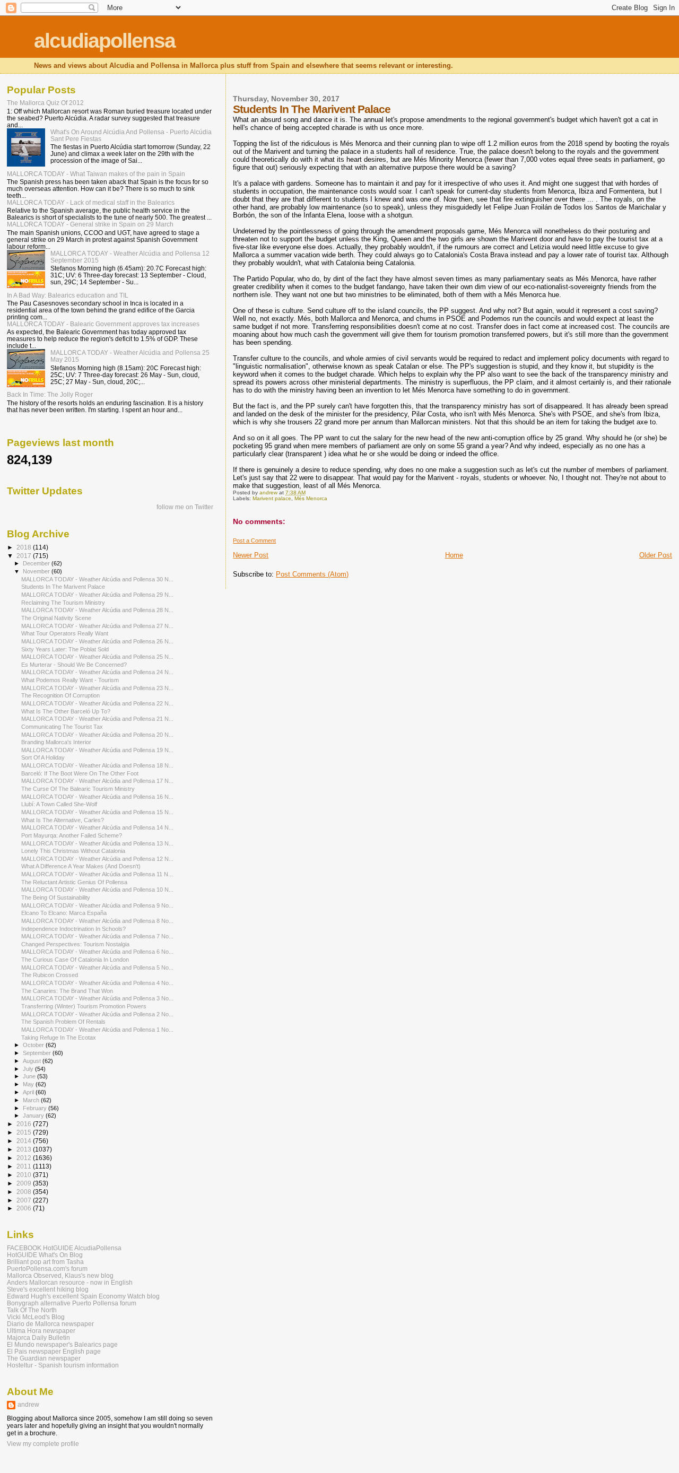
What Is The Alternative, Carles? (62, 820)
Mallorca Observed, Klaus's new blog (60, 1275)
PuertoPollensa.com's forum (47, 1268)
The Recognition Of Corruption (60, 695)
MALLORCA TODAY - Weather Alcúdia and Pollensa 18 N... (97, 765)
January (34, 1115)
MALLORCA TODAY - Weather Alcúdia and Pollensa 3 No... (97, 998)
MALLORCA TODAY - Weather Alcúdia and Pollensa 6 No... (97, 951)
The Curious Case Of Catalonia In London (75, 959)
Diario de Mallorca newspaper (50, 1323)
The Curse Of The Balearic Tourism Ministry (78, 789)
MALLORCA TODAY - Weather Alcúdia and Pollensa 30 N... (97, 579)
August (32, 1061)
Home (454, 555)
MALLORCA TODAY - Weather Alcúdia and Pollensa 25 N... (97, 656)
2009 (24, 1183)
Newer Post (250, 555)
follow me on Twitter (184, 507)
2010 (24, 1174)
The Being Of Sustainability (55, 897)
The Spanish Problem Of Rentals (63, 1021)
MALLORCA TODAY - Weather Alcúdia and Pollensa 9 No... (97, 905)
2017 (24, 555)
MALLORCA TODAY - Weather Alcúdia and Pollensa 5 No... (97, 967)
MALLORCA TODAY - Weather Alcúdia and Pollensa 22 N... (97, 703)
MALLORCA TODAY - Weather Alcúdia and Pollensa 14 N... (97, 827)
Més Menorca (310, 498)
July (29, 1069)
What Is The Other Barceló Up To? (65, 711)
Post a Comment (254, 540)
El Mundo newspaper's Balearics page (62, 1344)
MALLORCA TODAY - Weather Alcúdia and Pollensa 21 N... (97, 719)
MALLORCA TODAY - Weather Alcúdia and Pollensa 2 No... (97, 1014)
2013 (24, 1149)
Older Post (655, 555)
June (30, 1076)
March (32, 1100)
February (35, 1108)
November (37, 571)
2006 (24, 1208)
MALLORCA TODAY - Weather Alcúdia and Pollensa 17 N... (97, 781)
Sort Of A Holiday (43, 757)
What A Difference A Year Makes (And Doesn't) (81, 866)
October (34, 1045)
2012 (24, 1157)
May (29, 1084)
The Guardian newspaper (44, 1358)
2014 (24, 1140)
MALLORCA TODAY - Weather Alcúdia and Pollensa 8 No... (97, 921)
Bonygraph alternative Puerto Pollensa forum (71, 1303)
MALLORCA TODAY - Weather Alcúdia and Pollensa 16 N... (97, 797)
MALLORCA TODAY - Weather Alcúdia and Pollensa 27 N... (97, 626)
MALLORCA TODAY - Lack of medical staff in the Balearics (91, 202)
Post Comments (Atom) (312, 574)
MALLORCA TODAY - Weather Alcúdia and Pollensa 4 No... (97, 983)
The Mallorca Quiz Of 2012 (45, 102)
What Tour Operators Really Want (64, 633)
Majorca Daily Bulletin (38, 1337)
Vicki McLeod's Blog (36, 1316)
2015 (24, 1132)
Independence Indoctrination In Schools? (73, 929)
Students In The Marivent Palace (63, 586)
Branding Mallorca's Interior (56, 742)
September (38, 1053)
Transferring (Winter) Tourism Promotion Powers (83, 1006)
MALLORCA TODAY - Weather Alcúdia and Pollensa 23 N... (97, 688)
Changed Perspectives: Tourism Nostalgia (75, 944)
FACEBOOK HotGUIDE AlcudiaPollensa (64, 1247)
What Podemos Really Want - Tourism (70, 680)
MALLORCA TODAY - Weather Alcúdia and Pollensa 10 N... (97, 889)
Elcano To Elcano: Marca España (64, 913)
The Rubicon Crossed (49, 975)
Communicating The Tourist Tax (62, 727)
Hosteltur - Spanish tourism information (63, 1365)
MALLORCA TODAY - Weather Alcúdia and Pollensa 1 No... (97, 1029)
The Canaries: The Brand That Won (67, 991)
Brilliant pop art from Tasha (45, 1261)
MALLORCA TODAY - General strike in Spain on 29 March (90, 224)
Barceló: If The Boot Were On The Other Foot (79, 773)
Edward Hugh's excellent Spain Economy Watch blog (83, 1296)
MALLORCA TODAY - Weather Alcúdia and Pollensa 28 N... (97, 610)
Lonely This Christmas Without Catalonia (73, 851)
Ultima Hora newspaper (41, 1330)
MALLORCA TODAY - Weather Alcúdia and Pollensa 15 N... (97, 812)
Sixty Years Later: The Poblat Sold (65, 649)
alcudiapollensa (104, 40)
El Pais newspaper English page (54, 1351)
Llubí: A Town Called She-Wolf (59, 804)
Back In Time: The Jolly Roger (50, 394)
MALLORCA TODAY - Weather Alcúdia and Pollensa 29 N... (97, 594)
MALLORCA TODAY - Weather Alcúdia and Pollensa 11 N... (97, 874)
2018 (24, 547)
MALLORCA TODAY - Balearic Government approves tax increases (103, 323)
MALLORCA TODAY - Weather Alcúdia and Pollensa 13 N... (97, 843)
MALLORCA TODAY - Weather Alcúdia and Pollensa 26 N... (97, 641)
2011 (24, 1166)
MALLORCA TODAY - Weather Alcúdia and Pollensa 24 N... (97, 672)
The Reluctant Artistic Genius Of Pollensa (74, 882)
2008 (24, 1191)
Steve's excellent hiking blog (48, 1289)
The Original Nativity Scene (56, 618)
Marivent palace (272, 498)
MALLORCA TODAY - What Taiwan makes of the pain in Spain (96, 173)
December (37, 563)
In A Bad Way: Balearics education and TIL (67, 295)
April (29, 1092)
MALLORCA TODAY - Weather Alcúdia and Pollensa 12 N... (97, 859)
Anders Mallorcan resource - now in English (70, 1282)
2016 (24, 1123)
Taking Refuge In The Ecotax (58, 1037)
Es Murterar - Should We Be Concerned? (74, 664)
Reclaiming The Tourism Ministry (63, 602)
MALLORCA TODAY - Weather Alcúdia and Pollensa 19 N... (97, 750)
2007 (24, 1200)
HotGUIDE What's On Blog (45, 1254)
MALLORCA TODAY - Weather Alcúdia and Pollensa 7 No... (97, 936)
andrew (28, 1404)
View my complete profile (43, 1444)
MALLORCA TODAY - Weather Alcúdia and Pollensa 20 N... (97, 734)
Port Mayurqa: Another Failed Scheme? (71, 835)
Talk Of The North (32, 1309)
